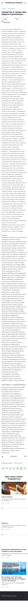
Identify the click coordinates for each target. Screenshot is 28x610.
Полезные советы (14, 3)
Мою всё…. (5, 523)
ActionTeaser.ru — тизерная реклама (13, 384)
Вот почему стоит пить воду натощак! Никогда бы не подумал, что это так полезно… (14, 578)
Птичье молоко (7, 497)
